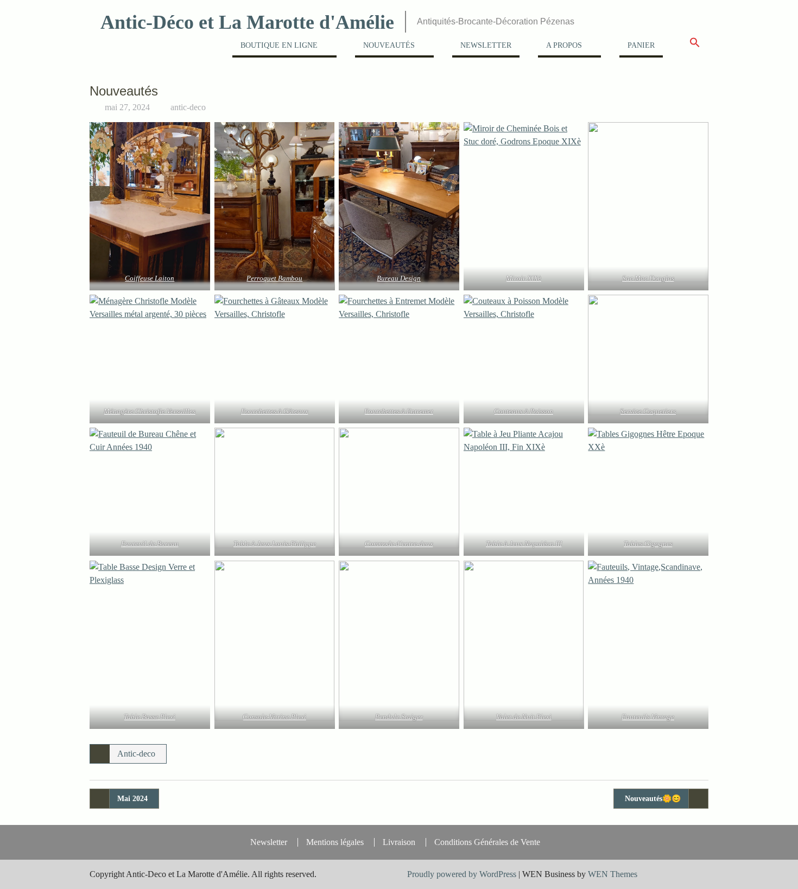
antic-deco (188, 107)
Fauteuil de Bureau (150, 543)
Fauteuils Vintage (648, 717)
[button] (694, 46)
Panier (641, 45)
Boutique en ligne (279, 45)
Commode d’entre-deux (399, 543)
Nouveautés (389, 45)
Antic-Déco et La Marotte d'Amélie (247, 22)
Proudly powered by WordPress (461, 874)
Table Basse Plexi (149, 717)
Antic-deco (136, 753)
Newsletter (485, 45)
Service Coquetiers (648, 411)
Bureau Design (399, 278)
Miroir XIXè (523, 278)
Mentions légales (335, 842)
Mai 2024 (132, 799)
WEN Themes (612, 874)
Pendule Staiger (399, 717)
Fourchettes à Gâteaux (274, 411)
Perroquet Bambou (274, 278)
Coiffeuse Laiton (149, 278)
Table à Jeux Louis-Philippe (274, 543)
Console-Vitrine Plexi (274, 717)
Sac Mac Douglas (648, 278)
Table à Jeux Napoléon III (524, 543)
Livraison (399, 842)
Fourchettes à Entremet (399, 411)
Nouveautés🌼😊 (653, 799)
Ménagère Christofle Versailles (149, 411)
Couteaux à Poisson (523, 411)
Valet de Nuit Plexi (524, 717)
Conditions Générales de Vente (487, 842)
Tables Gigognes (648, 543)
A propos (564, 45)
